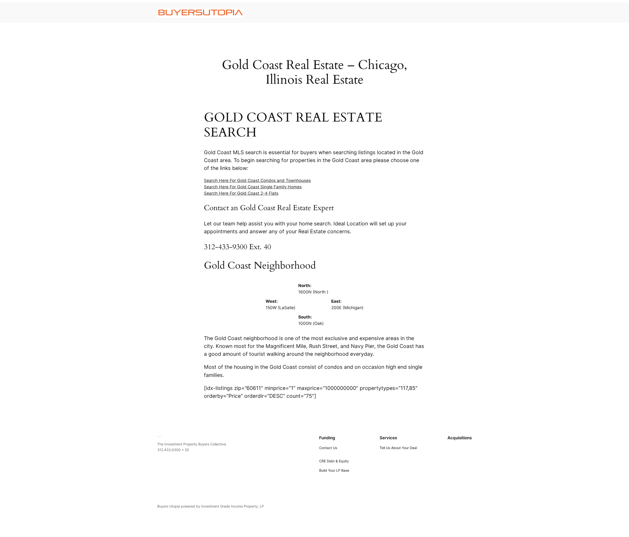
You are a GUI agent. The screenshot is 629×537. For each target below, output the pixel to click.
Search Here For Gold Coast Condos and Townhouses (257, 180)
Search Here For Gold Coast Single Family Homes (253, 186)
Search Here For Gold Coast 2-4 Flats (241, 193)
